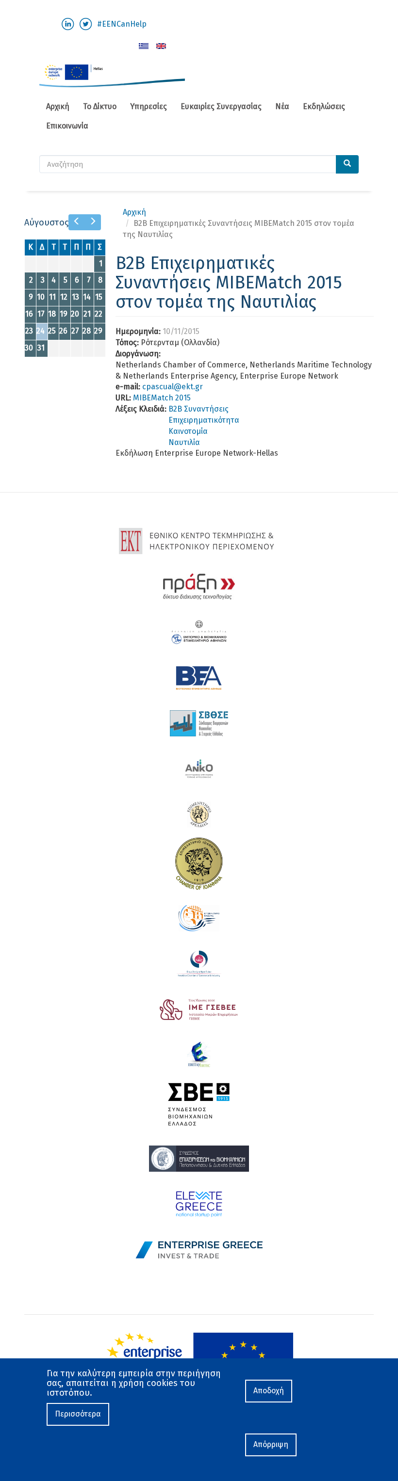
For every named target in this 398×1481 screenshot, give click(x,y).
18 (52, 313)
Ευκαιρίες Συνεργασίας (221, 106)
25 (52, 330)
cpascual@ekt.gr (172, 386)
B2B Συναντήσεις (198, 409)
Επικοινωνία (67, 125)
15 (98, 297)
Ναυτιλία (184, 442)
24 (40, 330)
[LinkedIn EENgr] (67, 23)
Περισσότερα (78, 1413)
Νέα (282, 106)
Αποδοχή (268, 1390)
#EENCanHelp (122, 24)
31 (41, 347)
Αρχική (57, 106)
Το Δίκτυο (99, 106)
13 (75, 297)
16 (29, 313)
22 (98, 313)
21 (87, 313)
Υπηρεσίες (148, 106)
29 (98, 330)
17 (41, 313)
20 (75, 313)
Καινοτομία (188, 431)
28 (87, 330)
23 (29, 330)
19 (63, 313)
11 (52, 297)
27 (75, 330)
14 (87, 297)
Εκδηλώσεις (324, 106)
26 (63, 330)
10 (41, 297)
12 (63, 297)
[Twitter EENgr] (85, 23)
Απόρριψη (270, 1444)
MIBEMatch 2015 (162, 397)
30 (29, 347)
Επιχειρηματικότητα (203, 420)
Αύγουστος (46, 222)
